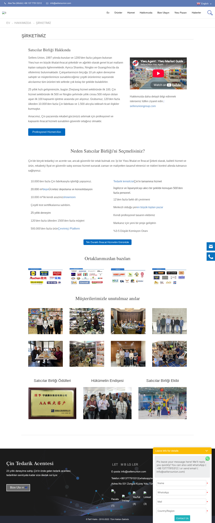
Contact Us (182, 518)
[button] (46, 132)
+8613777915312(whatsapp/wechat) (140, 478)
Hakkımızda (146, 12)
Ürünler (118, 12)
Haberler (196, 12)
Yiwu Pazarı (180, 12)
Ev (108, 12)
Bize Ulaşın (163, 12)
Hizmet (131, 12)
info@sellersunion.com (133, 472)
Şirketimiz (43, 23)
